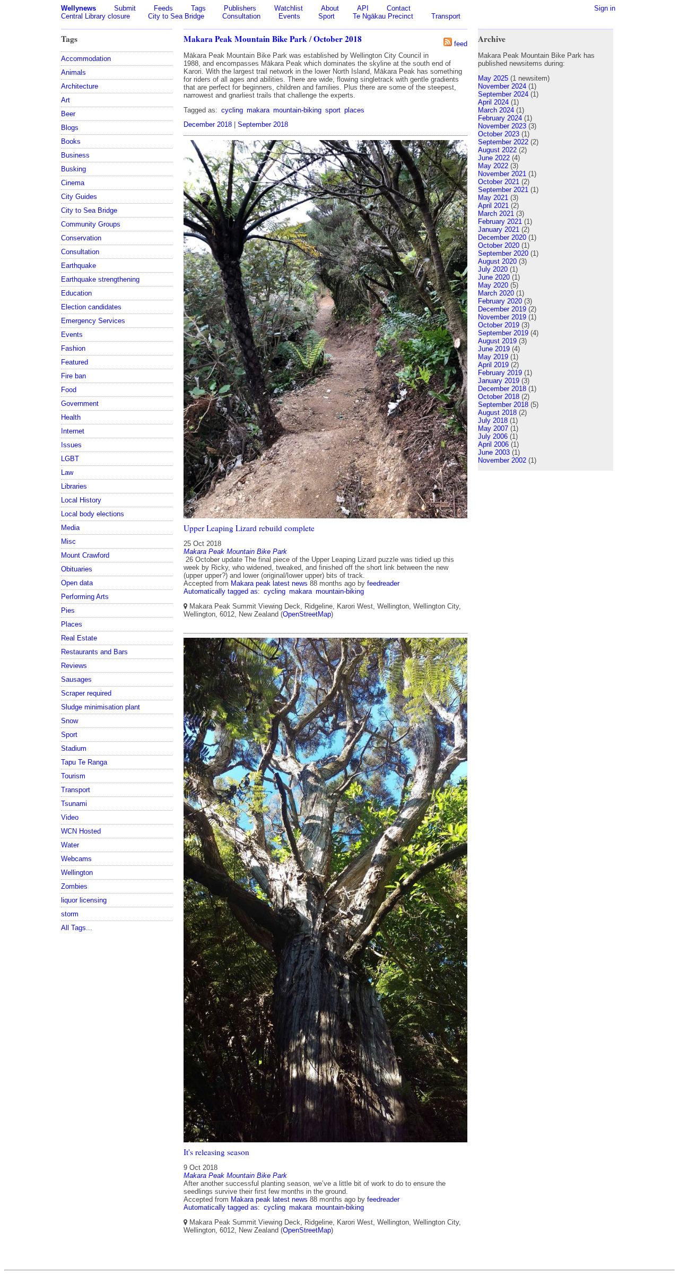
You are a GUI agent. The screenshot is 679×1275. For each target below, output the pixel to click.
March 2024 (496, 110)
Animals (73, 72)
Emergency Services (93, 321)
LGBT (70, 459)
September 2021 (503, 190)
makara (258, 110)
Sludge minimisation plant (100, 707)
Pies (68, 610)
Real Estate (79, 638)
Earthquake (78, 266)
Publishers (240, 8)
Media (70, 528)
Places (71, 624)
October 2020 (498, 245)
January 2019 (498, 381)
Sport (326, 16)
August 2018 (497, 413)
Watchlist (288, 8)
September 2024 (503, 94)
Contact (399, 8)
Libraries (74, 486)
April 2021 (493, 206)
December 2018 (208, 124)
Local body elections (92, 514)
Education (76, 293)
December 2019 (502, 309)
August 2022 (497, 150)
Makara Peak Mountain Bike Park (245, 39)
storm (70, 914)
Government (80, 403)
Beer (68, 114)
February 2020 (500, 301)
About (330, 8)
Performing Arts (85, 597)
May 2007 (493, 428)
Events (289, 16)
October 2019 (498, 325)
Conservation (81, 238)
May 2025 (493, 78)
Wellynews (78, 8)
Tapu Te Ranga (84, 762)
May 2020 (493, 285)
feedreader (383, 583)
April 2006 (493, 444)
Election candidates (91, 307)
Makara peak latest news (269, 583)
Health (71, 417)
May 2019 (493, 357)
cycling (232, 110)
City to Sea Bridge (176, 16)
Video (70, 817)
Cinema (72, 183)
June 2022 (494, 158)
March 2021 (496, 214)
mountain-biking (297, 110)
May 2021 (493, 198)
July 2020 (493, 269)
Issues (71, 445)
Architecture (79, 86)
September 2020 (503, 253)
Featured (74, 362)
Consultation (241, 16)
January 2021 (498, 229)
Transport (445, 16)
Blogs (70, 128)
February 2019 (500, 373)
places (354, 110)
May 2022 (493, 166)
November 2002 (502, 460)
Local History (81, 500)
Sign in (604, 8)
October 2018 (338, 39)
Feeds (163, 8)
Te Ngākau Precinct (383, 16)
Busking (73, 169)
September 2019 (503, 333)
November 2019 (502, 317)
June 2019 (494, 349)
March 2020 (496, 293)
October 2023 (498, 134)
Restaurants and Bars (94, 652)
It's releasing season (216, 1152)
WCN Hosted (81, 831)
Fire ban (73, 376)
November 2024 (502, 86)
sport (333, 110)
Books (71, 141)
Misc (68, 541)
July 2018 (493, 420)
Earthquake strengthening (100, 279)
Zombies (74, 886)
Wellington (77, 873)
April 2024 (493, 102)
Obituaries (76, 569)
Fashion (73, 348)
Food (68, 390)
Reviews (74, 666)
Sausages (76, 679)
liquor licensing (84, 900)
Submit (125, 8)
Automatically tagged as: (223, 591)
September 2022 (503, 142)
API (363, 8)
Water (70, 845)
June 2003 (494, 452)
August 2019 (497, 341)
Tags (198, 8)
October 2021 (498, 182)
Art (65, 100)
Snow (69, 721)
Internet (72, 431)
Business (75, 155)
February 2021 (500, 221)
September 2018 (263, 124)
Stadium (73, 748)
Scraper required (86, 693)
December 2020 (502, 237)
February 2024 (500, 118)
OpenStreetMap (307, 614)
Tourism (73, 776)
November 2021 (502, 174)
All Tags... (76, 928)
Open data (77, 583)
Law (67, 472)
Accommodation (86, 59)
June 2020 (494, 277)
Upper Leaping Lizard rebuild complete (249, 528)
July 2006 (493, 436)
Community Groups (90, 224)
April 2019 (493, 365)
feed (460, 44)
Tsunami (74, 804)
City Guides (79, 197)
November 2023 (502, 126)
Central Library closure (95, 16)
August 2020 (497, 261)
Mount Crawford (85, 555)
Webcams (76, 859)
